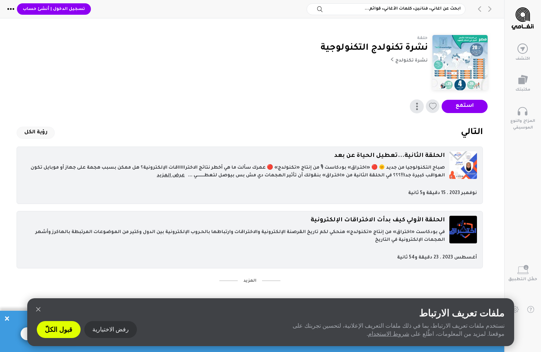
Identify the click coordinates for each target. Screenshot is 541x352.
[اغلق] (38, 309)
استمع (465, 106)
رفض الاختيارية (110, 329)
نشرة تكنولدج (411, 60)
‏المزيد (250, 281)
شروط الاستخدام (388, 334)
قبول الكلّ (59, 329)
